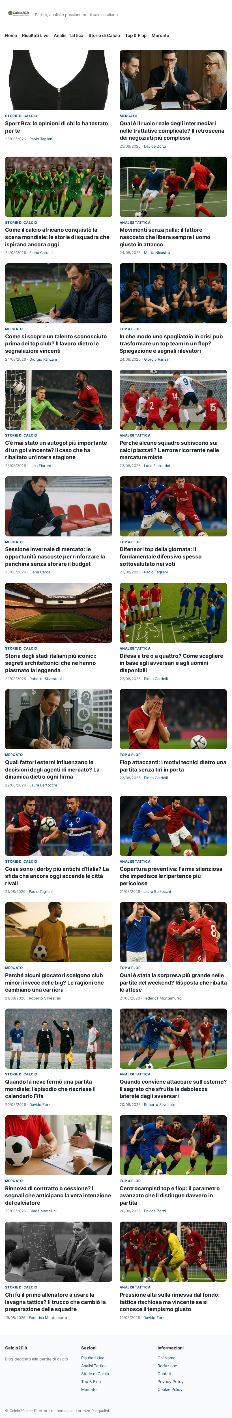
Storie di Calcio (104, 35)
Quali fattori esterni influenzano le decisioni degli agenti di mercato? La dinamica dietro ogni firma (52, 769)
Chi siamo (166, 1357)
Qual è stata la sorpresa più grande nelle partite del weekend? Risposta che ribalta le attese (173, 982)
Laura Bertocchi (43, 785)
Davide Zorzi (155, 146)
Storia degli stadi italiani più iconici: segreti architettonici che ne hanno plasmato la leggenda (50, 663)
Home (11, 35)
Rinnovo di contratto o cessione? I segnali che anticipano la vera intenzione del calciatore (58, 1195)
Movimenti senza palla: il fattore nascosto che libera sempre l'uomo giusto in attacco (165, 237)
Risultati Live (35, 35)
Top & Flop (136, 35)
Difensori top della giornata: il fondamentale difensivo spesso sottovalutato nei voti (161, 556)
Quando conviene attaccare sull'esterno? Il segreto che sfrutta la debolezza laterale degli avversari (173, 1089)
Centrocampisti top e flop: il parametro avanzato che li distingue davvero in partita (170, 1195)
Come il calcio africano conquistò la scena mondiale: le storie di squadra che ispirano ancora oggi (57, 237)
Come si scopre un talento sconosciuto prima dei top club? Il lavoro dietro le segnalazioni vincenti (56, 343)
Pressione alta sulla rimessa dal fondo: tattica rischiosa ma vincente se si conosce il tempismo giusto (170, 1302)
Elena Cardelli (41, 252)
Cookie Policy (170, 1389)
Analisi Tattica (68, 35)
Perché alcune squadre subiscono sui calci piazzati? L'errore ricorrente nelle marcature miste (169, 450)
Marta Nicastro (157, 252)
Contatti (165, 1373)
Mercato (160, 35)
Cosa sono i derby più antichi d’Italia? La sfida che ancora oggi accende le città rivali (57, 876)
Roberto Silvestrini (45, 678)
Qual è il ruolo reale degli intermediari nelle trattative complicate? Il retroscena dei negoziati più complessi (172, 130)
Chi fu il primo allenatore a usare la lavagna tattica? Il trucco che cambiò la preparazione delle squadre (55, 1302)
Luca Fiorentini (42, 465)
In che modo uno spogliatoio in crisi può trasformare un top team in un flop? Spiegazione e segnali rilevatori (171, 343)
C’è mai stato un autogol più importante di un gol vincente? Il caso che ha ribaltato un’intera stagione (56, 450)
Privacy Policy (171, 1381)
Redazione (167, 1365)
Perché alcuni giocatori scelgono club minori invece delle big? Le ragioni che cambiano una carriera (54, 982)
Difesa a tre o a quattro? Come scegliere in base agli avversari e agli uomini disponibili (171, 663)
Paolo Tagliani (41, 139)
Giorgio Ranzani (43, 359)
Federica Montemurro (162, 998)
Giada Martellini (43, 1211)
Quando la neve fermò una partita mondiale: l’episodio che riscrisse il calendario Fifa (50, 1089)
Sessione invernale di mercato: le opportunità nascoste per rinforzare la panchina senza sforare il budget (55, 556)
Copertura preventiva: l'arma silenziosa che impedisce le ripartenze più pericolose (171, 876)
